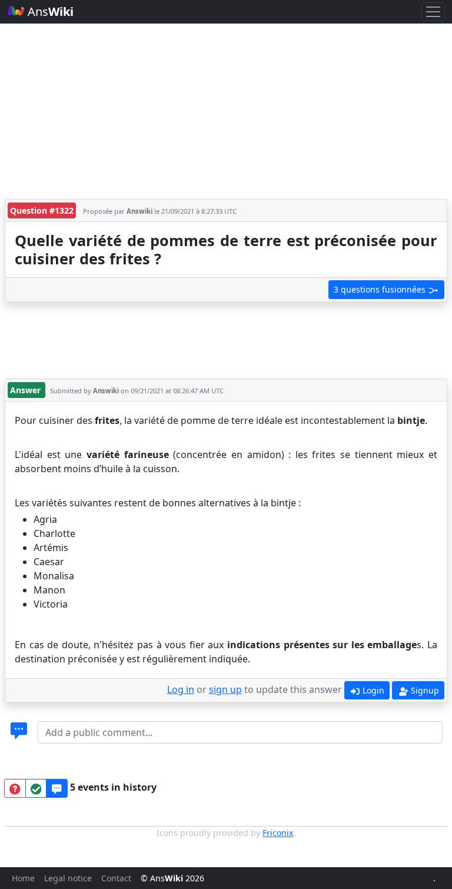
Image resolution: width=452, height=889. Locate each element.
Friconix (277, 832)
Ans (49, 11)
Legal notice (68, 878)
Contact (116, 878)
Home (23, 878)
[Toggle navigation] (433, 11)
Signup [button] (423, 690)
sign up (225, 689)
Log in (180, 689)
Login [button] (372, 690)
